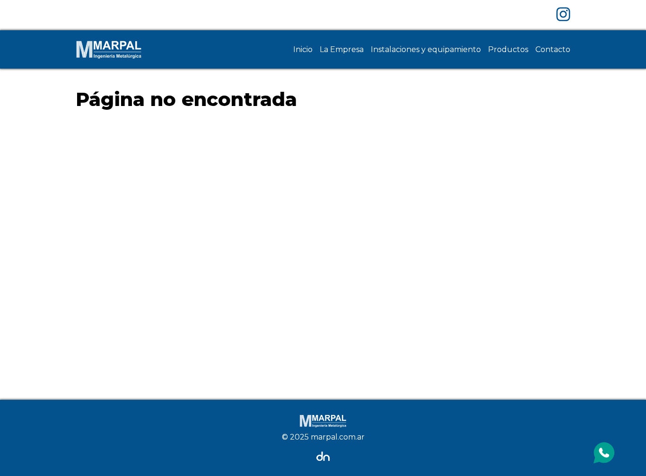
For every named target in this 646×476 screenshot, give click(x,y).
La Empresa (342, 49)
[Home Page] (109, 49)
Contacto (552, 49)
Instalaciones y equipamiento (426, 49)
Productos (508, 49)
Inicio (303, 49)
